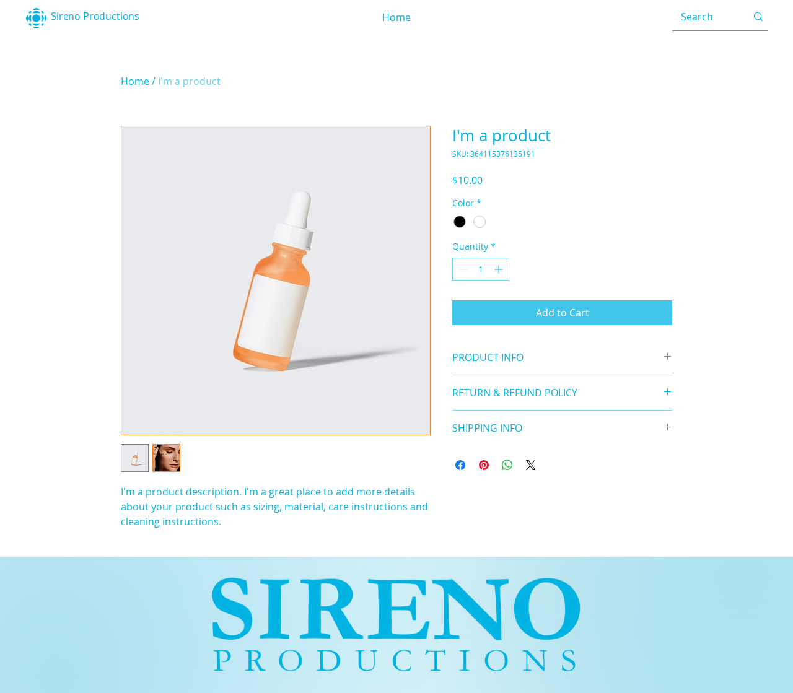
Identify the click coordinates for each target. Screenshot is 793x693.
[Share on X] (531, 465)
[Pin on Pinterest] (483, 465)
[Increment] (499, 269)
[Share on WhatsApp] (507, 465)
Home (135, 81)
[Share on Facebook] (460, 465)
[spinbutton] (481, 269)
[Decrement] (462, 269)
